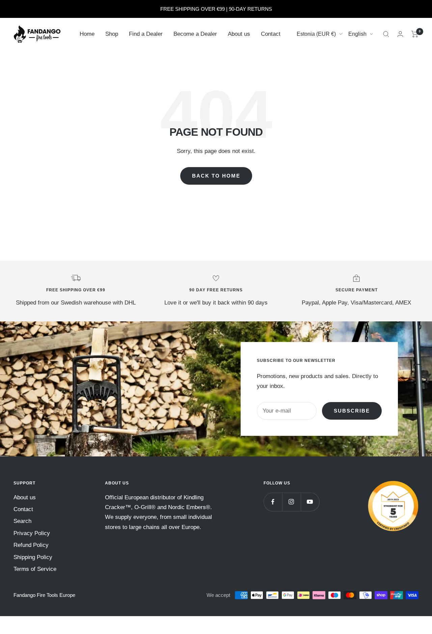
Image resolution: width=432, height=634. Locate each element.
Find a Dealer (146, 34)
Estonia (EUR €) (316, 34)
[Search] (386, 34)
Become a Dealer (195, 34)
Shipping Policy (33, 557)
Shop (111, 34)
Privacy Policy (32, 533)
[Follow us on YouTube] (310, 502)
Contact (270, 34)
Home (87, 34)
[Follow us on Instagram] (291, 502)
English (357, 34)
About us (239, 34)
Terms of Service (35, 569)
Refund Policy (31, 545)
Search (22, 521)
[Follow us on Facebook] (273, 502)
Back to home (216, 176)
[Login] (400, 34)
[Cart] (414, 34)
